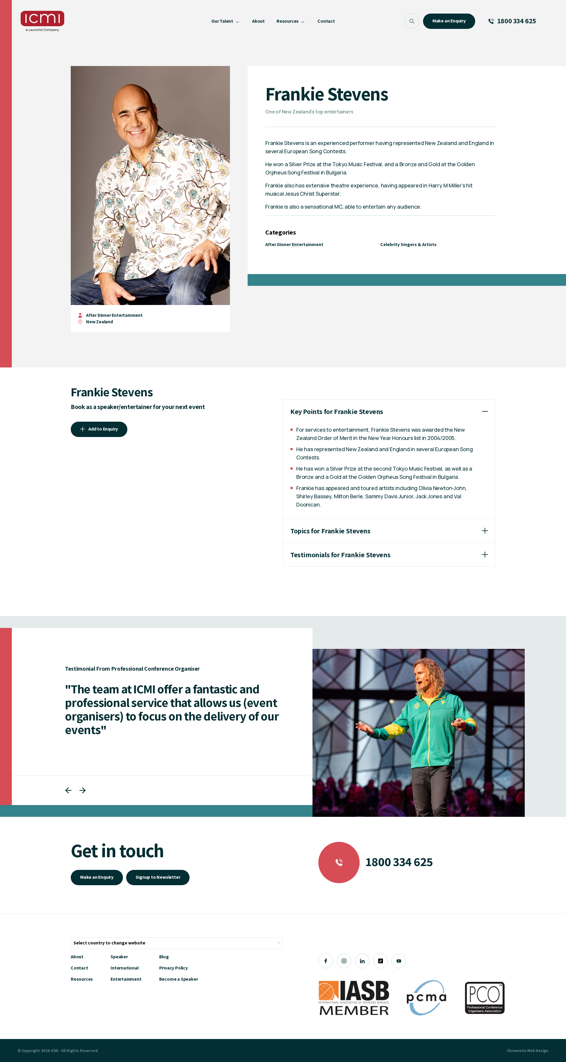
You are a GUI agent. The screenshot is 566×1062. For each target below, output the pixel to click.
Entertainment (126, 979)
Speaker (119, 957)
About (77, 957)
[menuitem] (225, 21)
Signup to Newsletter (158, 877)
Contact (79, 968)
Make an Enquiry (96, 877)
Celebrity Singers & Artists (408, 244)
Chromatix (516, 1050)
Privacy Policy (173, 968)
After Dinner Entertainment (114, 315)
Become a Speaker (178, 979)
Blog (164, 957)
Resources (82, 979)
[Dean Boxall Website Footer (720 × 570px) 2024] (418, 733)
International (124, 968)
